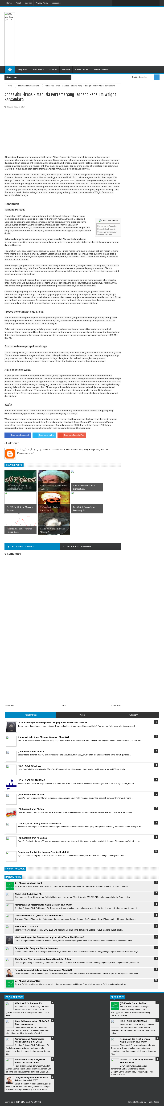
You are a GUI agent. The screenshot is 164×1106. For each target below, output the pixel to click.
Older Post (116, 705)
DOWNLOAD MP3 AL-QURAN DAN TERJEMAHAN (39, 915)
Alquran (23, 69)
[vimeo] (129, 3)
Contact (28, 3)
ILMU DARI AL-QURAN (31, 1102)
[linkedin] (149, 3)
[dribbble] (142, 3)
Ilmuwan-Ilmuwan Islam (16, 107)
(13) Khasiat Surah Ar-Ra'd (28, 981)
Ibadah (66, 69)
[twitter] (122, 3)
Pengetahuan (101, 69)
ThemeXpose (153, 1102)
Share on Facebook (20, 435)
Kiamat (53, 69)
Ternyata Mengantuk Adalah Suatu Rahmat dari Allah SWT (43, 970)
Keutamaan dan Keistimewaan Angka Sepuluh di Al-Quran (43, 905)
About (18, 3)
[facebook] (115, 3)
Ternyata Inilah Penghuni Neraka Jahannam (36, 948)
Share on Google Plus (74, 435)
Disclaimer (56, 3)
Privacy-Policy (42, 3)
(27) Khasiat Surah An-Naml (28, 883)
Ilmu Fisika (38, 69)
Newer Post (9, 705)
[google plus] (156, 3)
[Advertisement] (105, 17)
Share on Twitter (46, 435)
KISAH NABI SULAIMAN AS (28, 894)
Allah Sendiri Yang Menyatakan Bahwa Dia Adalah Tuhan (43, 959)
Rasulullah (81, 69)
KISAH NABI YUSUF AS (26, 926)
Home (9, 3)
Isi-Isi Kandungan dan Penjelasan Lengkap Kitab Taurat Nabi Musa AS (49, 937)
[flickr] (136, 3)
